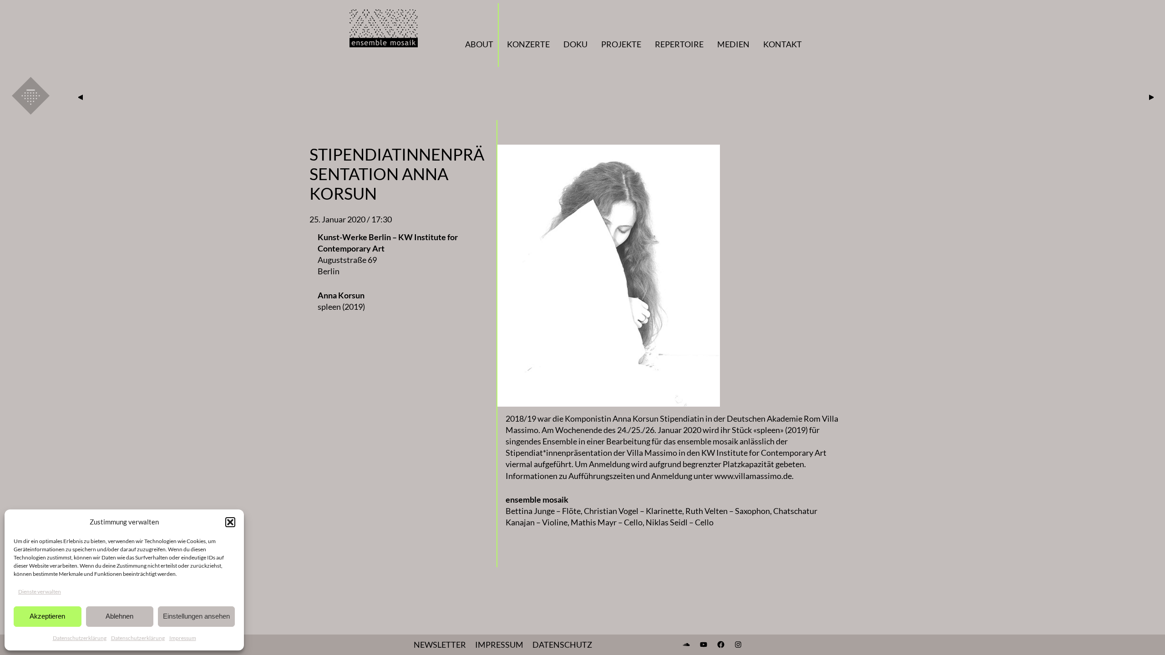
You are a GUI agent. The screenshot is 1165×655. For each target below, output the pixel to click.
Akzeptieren (47, 616)
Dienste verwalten (39, 591)
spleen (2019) (341, 307)
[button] (230, 522)
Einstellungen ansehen (196, 616)
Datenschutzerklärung (79, 638)
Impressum (182, 638)
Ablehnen (119, 616)
